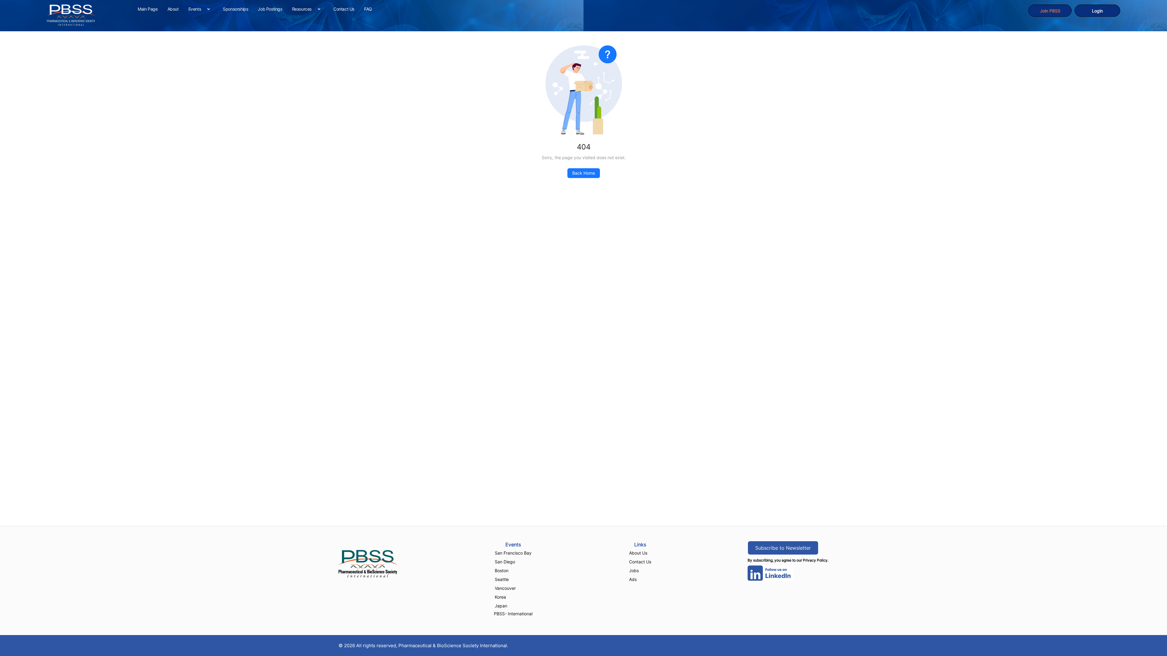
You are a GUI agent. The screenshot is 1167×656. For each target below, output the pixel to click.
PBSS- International (513, 613)
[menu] (580, 9)
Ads (633, 579)
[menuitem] (147, 9)
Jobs (634, 570)
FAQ (368, 9)
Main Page (147, 9)
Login (1097, 10)
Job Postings (270, 9)
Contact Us (343, 9)
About (173, 9)
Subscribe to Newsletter (783, 548)
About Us (638, 552)
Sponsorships (235, 9)
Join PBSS (1050, 10)
